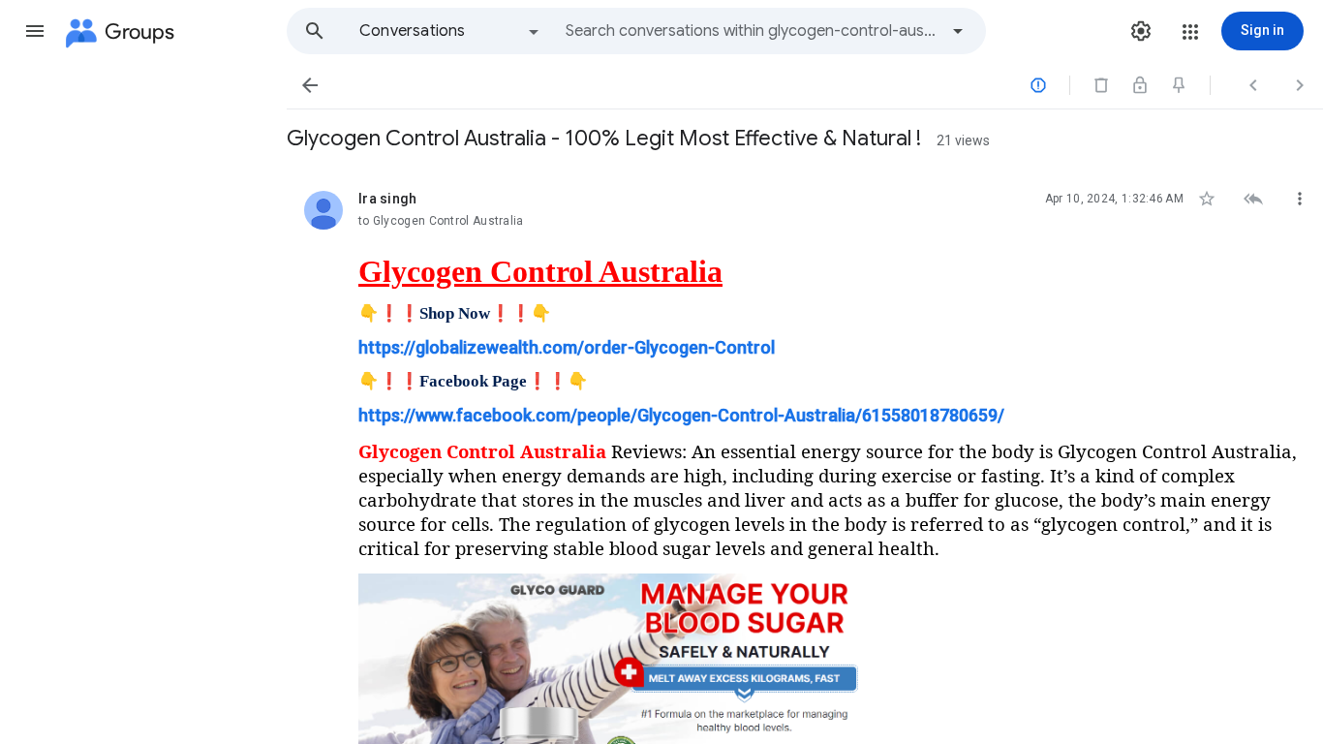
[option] (450, 31)
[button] (35, 31)
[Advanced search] (958, 31)
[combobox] (751, 31)
